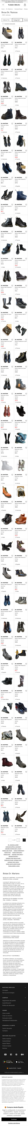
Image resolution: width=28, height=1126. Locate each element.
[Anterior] (9, 840)
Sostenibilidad (6, 1041)
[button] (25, 5)
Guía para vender (7, 1018)
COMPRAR (5, 997)
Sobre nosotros (6, 1038)
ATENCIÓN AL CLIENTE (8, 1025)
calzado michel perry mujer (13, 849)
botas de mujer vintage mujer (13, 860)
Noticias (4, 1048)
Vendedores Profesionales (9, 1020)
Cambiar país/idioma (14, 1123)
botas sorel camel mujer (13, 864)
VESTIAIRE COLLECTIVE (9, 1035)
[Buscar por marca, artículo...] (3, 4)
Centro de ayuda (7, 1028)
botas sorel (7, 854)
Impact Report (6, 1043)
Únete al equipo (6, 1046)
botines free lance (17, 854)
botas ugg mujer (7, 851)
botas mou (7, 852)
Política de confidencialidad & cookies (13, 1072)
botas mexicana (17, 852)
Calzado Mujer (18, 9)
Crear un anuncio (7, 1016)
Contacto (5, 1031)
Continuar (14, 1119)
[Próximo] (18, 840)
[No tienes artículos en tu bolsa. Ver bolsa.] (25, 5)
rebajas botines (13, 856)
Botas (26, 9)
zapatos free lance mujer (13, 858)
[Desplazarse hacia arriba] (24, 840)
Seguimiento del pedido (9, 1000)
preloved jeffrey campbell (13, 847)
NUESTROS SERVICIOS (8, 987)
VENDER (4, 1010)
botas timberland (19, 851)
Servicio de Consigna (8, 993)
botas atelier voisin (14, 866)
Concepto (5, 990)
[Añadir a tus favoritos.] (12, 43)
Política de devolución (8, 1005)
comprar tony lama (13, 862)
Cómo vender (6, 1013)
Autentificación (6, 1003)
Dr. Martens (9, 9)
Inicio (2, 9)
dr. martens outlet (13, 845)
